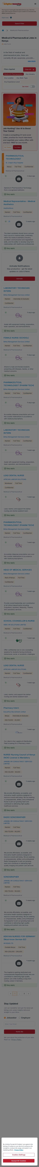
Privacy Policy (18, 1150)
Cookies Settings (18, 1155)
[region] (19, 1151)
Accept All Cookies (18, 1161)
